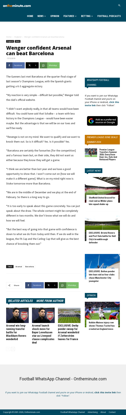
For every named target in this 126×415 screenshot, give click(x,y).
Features (68, 16)
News (40, 16)
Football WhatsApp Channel (73, 412)
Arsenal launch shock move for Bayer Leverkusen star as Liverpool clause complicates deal (43, 334)
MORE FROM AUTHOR (49, 301)
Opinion (54, 16)
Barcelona (29, 266)
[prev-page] (8, 349)
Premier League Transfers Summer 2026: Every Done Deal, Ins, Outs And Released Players (108, 154)
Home (30, 16)
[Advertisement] (63, 28)
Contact (112, 412)
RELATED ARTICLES (20, 301)
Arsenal (19, 266)
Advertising (93, 412)
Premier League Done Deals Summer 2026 (102, 139)
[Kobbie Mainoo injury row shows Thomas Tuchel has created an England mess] (102, 314)
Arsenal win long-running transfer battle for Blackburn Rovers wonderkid (16, 332)
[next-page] (13, 349)
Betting (86, 16)
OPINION (91, 295)
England (17, 37)
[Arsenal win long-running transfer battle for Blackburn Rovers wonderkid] (17, 315)
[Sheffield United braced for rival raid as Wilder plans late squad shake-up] (102, 189)
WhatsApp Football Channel (98, 82)
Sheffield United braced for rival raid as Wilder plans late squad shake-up (102, 201)
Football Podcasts (109, 16)
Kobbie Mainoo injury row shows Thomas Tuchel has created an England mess (102, 325)
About (103, 412)
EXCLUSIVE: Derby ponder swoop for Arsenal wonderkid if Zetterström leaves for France (68, 332)
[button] (119, 5)
